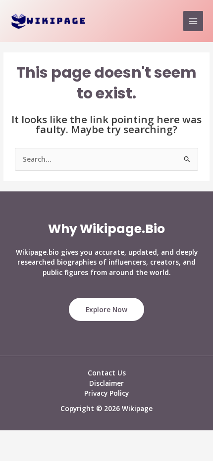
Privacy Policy (106, 393)
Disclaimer (106, 383)
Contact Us (107, 372)
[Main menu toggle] (193, 21)
